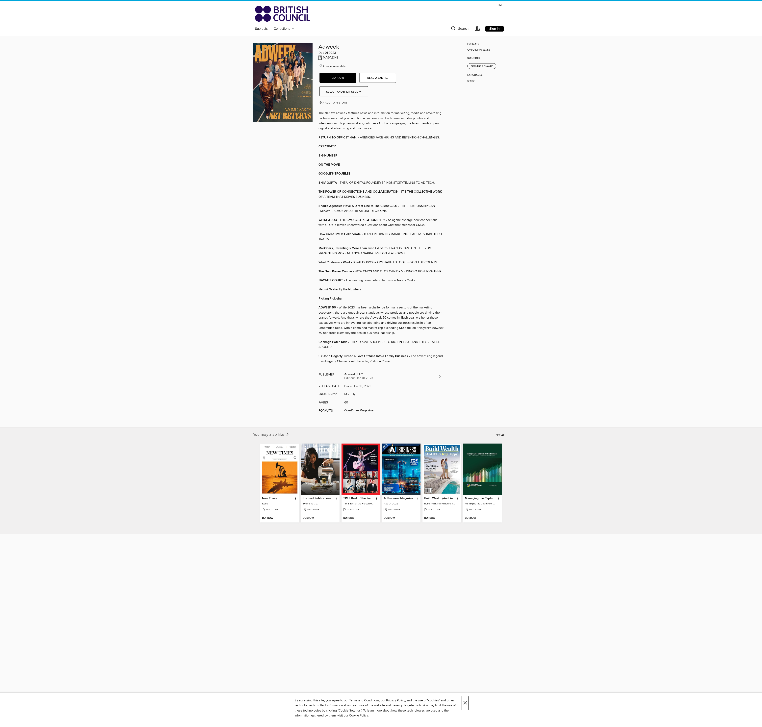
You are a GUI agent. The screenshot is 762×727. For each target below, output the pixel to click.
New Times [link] (269, 498)
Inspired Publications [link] (317, 498)
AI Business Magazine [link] (398, 498)
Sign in (494, 29)
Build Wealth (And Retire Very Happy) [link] (439, 498)
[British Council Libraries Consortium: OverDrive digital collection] (282, 14)
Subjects (261, 29)
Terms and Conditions (364, 700)
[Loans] (477, 29)
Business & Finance (482, 66)
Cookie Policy (358, 715)
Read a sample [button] (377, 78)
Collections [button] (283, 29)
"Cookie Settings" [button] (349, 711)
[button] (459, 29)
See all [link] (501, 435)
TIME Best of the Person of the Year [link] (358, 498)
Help (500, 5)
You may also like (269, 434)
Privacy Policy (395, 700)
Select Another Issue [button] (342, 92)
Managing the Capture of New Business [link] (480, 498)
